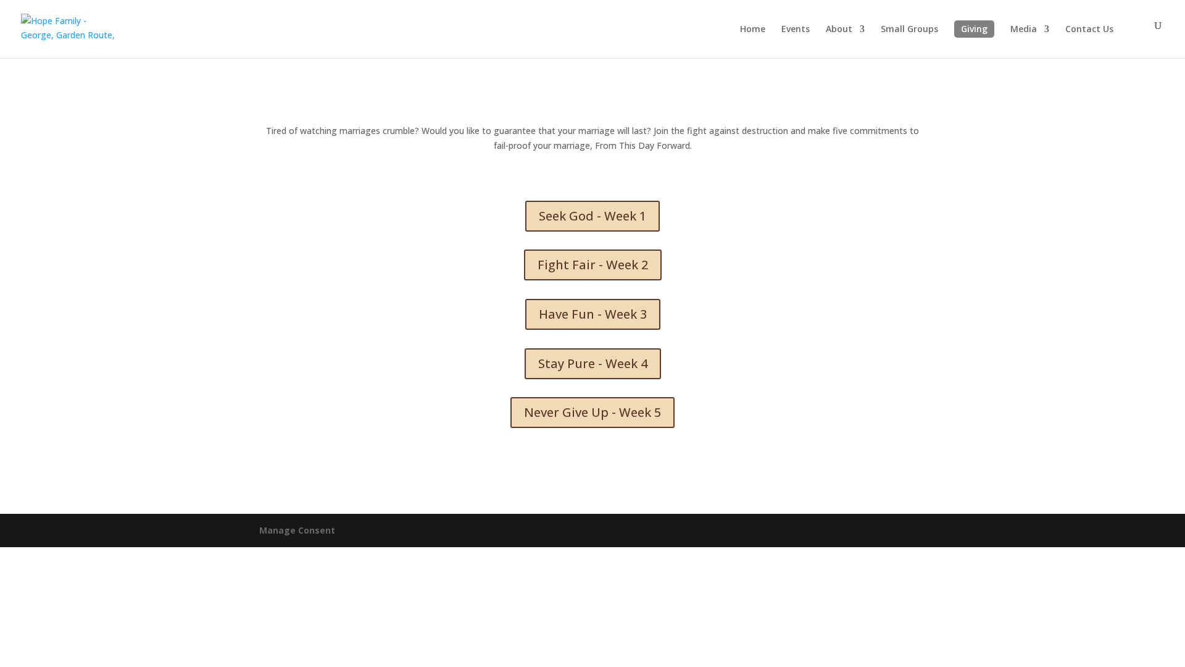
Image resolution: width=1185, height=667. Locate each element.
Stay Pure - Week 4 (592, 363)
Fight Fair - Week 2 (593, 264)
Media (1023, 30)
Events (795, 30)
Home (752, 30)
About (839, 30)
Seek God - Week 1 (592, 216)
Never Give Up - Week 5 (592, 412)
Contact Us (1089, 30)
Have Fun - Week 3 (593, 314)
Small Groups (909, 30)
